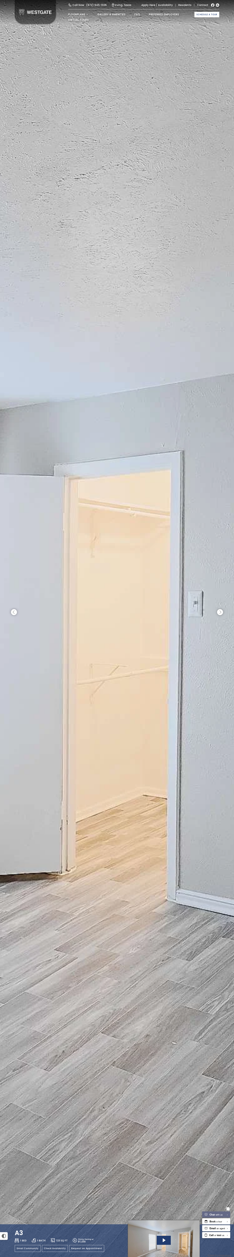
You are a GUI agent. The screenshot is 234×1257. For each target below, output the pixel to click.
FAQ (137, 14)
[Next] (220, 612)
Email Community (28, 1248)
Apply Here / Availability (157, 5)
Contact (202, 5)
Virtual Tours (78, 20)
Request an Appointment (86, 1248)
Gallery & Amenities (111, 14)
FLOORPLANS (76, 14)
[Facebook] (212, 5)
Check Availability (55, 1248)
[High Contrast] (4, 1236)
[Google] (217, 5)
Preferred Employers (164, 14)
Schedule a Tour (206, 14)
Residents (185, 5)
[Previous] (14, 612)
